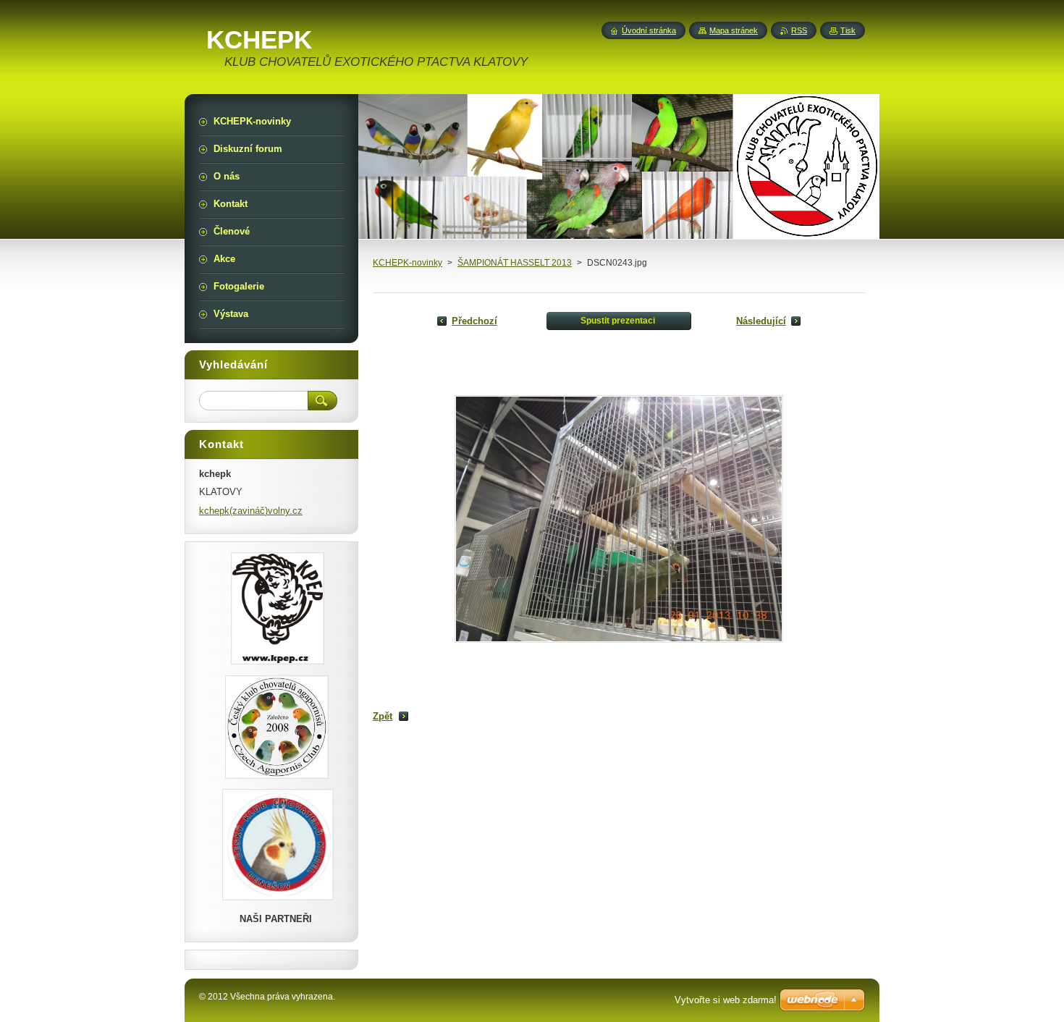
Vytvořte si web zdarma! (726, 999)
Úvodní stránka (649, 30)
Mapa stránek (733, 30)
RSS (799, 30)
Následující (761, 321)
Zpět (382, 716)
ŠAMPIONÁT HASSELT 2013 (514, 262)
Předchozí (474, 321)
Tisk (848, 30)
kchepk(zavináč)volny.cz (251, 510)
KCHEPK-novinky (407, 262)
